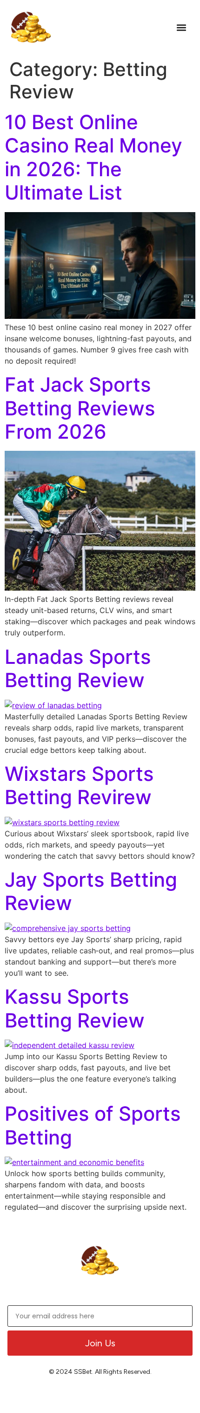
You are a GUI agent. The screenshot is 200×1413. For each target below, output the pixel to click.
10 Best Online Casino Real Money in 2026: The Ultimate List (93, 157)
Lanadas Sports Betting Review (78, 668)
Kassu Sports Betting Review (75, 1008)
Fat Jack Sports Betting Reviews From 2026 (80, 407)
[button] (181, 27)
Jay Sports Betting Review (91, 891)
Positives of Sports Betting (93, 1125)
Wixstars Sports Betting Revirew (79, 785)
